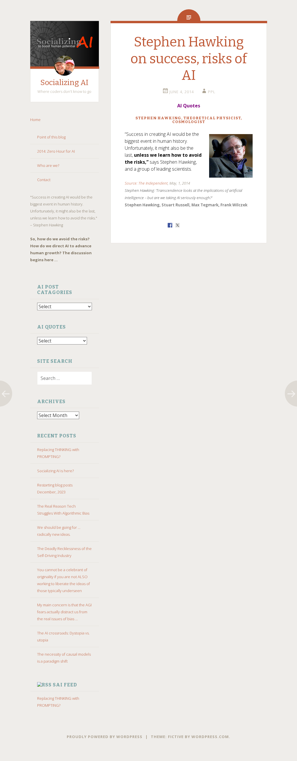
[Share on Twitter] (177, 225)
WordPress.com (210, 736)
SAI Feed (65, 685)
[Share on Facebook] (170, 225)
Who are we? (48, 165)
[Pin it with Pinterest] (192, 225)
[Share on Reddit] (185, 225)
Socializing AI (64, 82)
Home (35, 119)
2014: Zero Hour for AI (56, 151)
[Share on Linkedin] (200, 225)
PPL (211, 91)
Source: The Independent (146, 183)
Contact (43, 179)
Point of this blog (51, 137)
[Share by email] (207, 225)
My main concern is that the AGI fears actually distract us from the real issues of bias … (64, 611)
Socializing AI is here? (55, 470)
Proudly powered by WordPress (104, 736)
